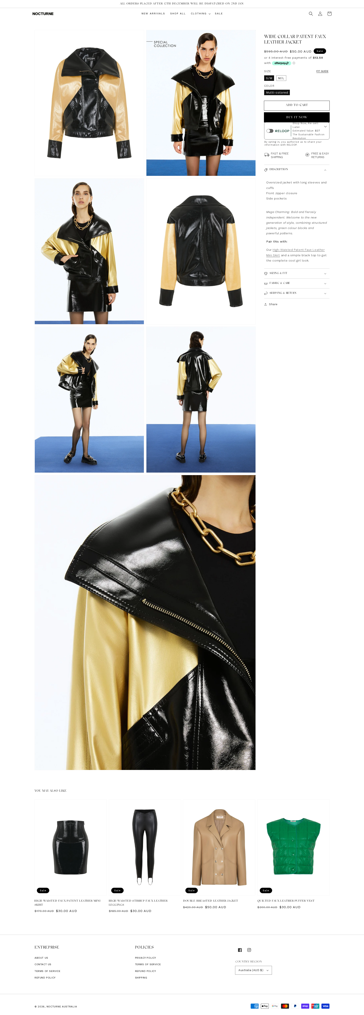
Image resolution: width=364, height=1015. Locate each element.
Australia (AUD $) (250, 970)
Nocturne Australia (62, 1006)
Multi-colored (277, 92)
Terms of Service (47, 971)
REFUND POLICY (145, 971)
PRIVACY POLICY (145, 957)
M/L (281, 78)
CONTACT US (43, 964)
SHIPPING (141, 977)
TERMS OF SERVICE (148, 964)
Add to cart (297, 105)
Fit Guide (322, 71)
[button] (311, 13)
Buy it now (297, 117)
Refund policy (45, 977)
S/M (269, 78)
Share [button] (273, 304)
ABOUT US (41, 957)
